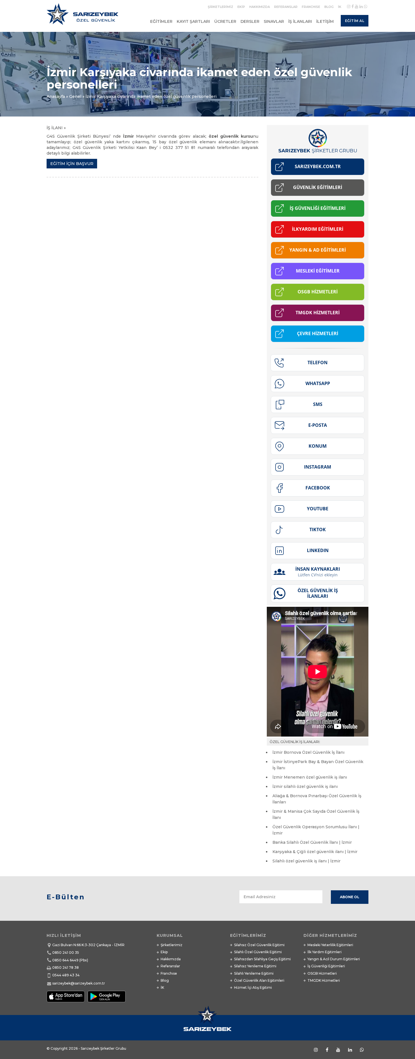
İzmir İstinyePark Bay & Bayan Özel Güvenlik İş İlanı (317, 764)
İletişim (325, 21)
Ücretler (225, 21)
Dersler (250, 21)
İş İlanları (300, 21)
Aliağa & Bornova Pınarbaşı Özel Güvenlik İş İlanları (316, 799)
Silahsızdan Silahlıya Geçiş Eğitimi (262, 959)
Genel (75, 96)
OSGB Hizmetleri (322, 973)
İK (339, 7)
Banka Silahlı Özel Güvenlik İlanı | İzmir (312, 842)
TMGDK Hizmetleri (323, 980)
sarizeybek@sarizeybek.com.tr (78, 983)
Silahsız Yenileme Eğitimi (255, 966)
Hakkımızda (259, 7)
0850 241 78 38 (65, 967)
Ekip (241, 7)
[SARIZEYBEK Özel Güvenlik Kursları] (84, 16)
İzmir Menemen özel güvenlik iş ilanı (309, 777)
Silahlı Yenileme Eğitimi (254, 973)
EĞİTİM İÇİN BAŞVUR (71, 163)
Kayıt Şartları (193, 21)
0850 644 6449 (65, 960)
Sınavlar (274, 21)
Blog (329, 7)
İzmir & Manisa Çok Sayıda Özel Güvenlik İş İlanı (315, 814)
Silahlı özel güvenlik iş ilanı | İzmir (306, 861)
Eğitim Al (354, 21)
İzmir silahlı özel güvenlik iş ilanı (305, 786)
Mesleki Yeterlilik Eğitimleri (330, 945)
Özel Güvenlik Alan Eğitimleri (259, 980)
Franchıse (311, 7)
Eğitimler (161, 21)
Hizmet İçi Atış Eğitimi (253, 987)
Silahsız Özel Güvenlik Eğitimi (259, 945)
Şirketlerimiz (220, 7)
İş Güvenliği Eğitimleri (326, 966)
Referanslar (286, 7)
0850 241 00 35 (65, 952)
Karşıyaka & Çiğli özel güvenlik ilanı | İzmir (314, 851)
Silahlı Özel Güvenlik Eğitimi (258, 952)
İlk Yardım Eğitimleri (324, 952)
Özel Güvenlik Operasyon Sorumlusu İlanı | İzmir (315, 830)
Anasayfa (56, 96)
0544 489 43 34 (66, 975)
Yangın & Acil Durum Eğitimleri (333, 959)
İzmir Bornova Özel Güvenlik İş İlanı (308, 752)
